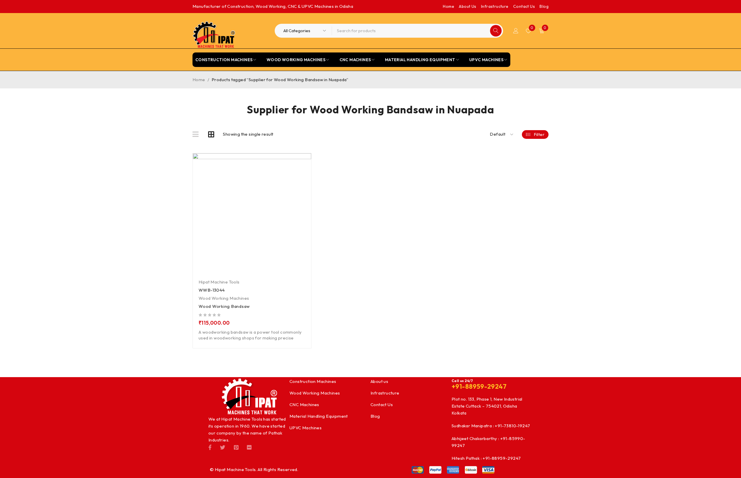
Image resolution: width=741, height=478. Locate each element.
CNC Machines (304, 404)
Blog (544, 6)
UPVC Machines (305, 427)
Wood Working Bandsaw (224, 306)
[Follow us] (222, 447)
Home (448, 6)
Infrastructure (495, 6)
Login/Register (515, 30)
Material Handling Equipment (318, 416)
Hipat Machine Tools (219, 282)
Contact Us (524, 6)
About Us (467, 6)
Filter (539, 134)
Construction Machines (312, 381)
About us (379, 381)
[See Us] (236, 447)
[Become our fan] (210, 447)
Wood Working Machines (224, 298)
